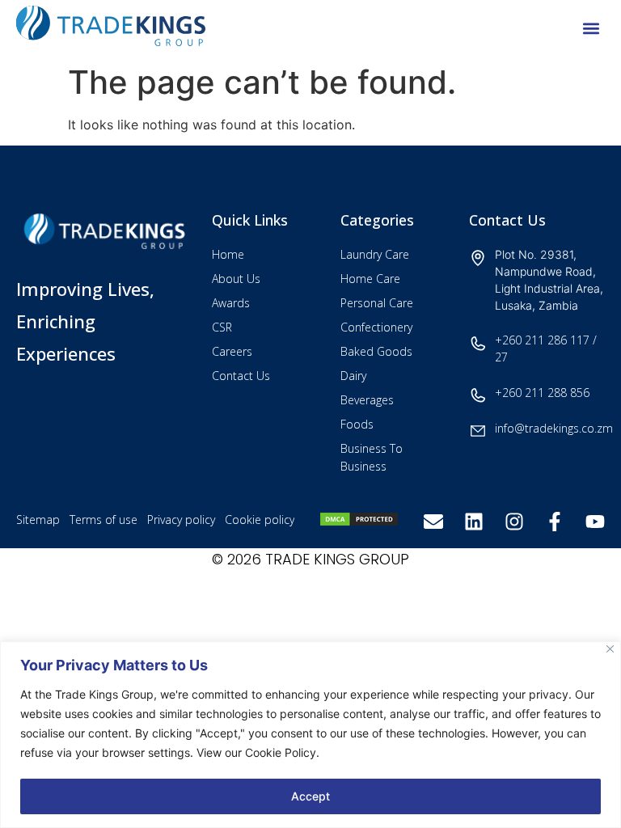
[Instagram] (514, 521)
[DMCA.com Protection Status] (359, 522)
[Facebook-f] (554, 521)
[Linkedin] (474, 521)
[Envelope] (433, 521)
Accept (310, 796)
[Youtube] (595, 521)
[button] (591, 28)
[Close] (610, 649)
